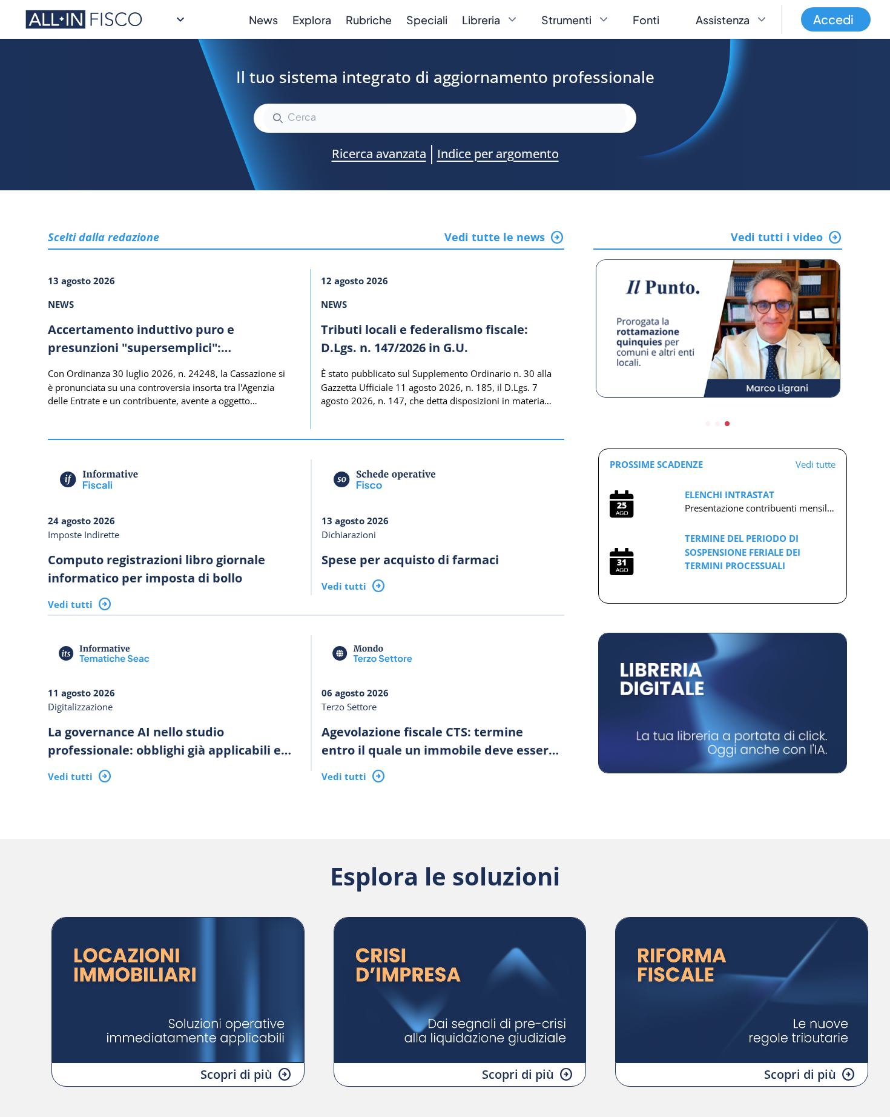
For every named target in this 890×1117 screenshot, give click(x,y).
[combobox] (445, 118)
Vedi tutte (816, 464)
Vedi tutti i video (777, 237)
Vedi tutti (70, 604)
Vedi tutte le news (494, 237)
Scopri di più (236, 1074)
